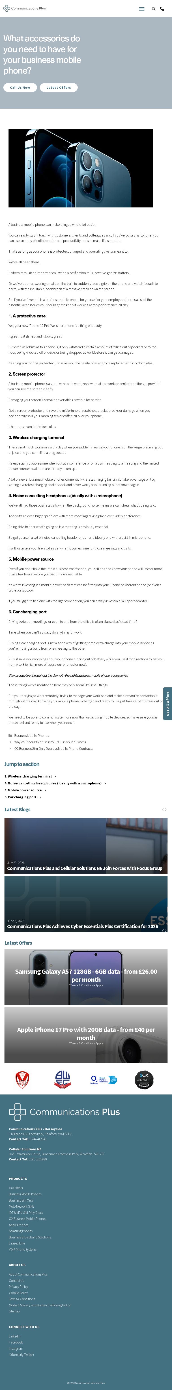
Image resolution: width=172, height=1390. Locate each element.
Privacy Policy (18, 1286)
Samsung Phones (20, 1231)
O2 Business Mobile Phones (27, 1219)
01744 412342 (38, 1139)
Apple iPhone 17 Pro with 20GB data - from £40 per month (86, 1033)
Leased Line (17, 1243)
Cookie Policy (18, 1293)
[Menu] (165, 9)
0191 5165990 (38, 1159)
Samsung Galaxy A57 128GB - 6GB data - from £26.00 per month (86, 975)
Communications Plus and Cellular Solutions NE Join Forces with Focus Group (84, 868)
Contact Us (16, 1280)
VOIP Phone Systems (22, 1249)
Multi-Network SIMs (21, 1206)
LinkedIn (14, 1336)
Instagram (16, 1348)
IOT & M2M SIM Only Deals (26, 1212)
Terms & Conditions (22, 1299)
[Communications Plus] (24, 9)
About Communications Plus (28, 1274)
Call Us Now (20, 87)
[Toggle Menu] (141, 9)
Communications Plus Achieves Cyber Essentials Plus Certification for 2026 (82, 926)
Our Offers (16, 1188)
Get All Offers (168, 703)
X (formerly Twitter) (21, 1354)
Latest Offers (59, 87)
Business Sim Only (21, 1200)
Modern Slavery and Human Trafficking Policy (40, 1305)
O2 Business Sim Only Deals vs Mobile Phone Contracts (53, 748)
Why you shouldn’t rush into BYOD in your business (50, 742)
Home (6, 110)
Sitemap (14, 1311)
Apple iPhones (18, 1225)
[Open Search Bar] (154, 9)
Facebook (16, 1342)
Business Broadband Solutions (30, 1237)
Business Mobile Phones (31, 735)
